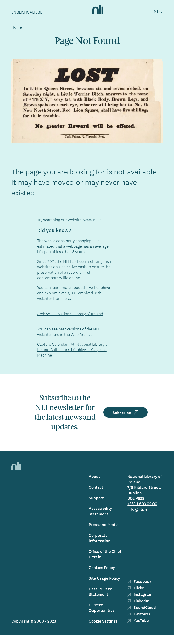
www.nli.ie (92, 220)
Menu (158, 11)
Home (16, 27)
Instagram (142, 594)
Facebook (142, 581)
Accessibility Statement (100, 511)
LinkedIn (141, 600)
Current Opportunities (101, 607)
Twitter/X (142, 614)
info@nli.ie (137, 509)
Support (96, 497)
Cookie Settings (103, 621)
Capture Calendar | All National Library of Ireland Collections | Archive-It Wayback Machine (73, 349)
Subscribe (122, 412)
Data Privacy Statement (100, 591)
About (94, 476)
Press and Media (104, 524)
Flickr (138, 588)
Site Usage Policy (104, 578)
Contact (96, 487)
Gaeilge (34, 12)
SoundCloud (144, 607)
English (19, 12)
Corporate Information (99, 537)
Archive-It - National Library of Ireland (70, 314)
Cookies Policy (102, 567)
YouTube (141, 620)
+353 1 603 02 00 (142, 503)
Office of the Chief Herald (105, 553)
